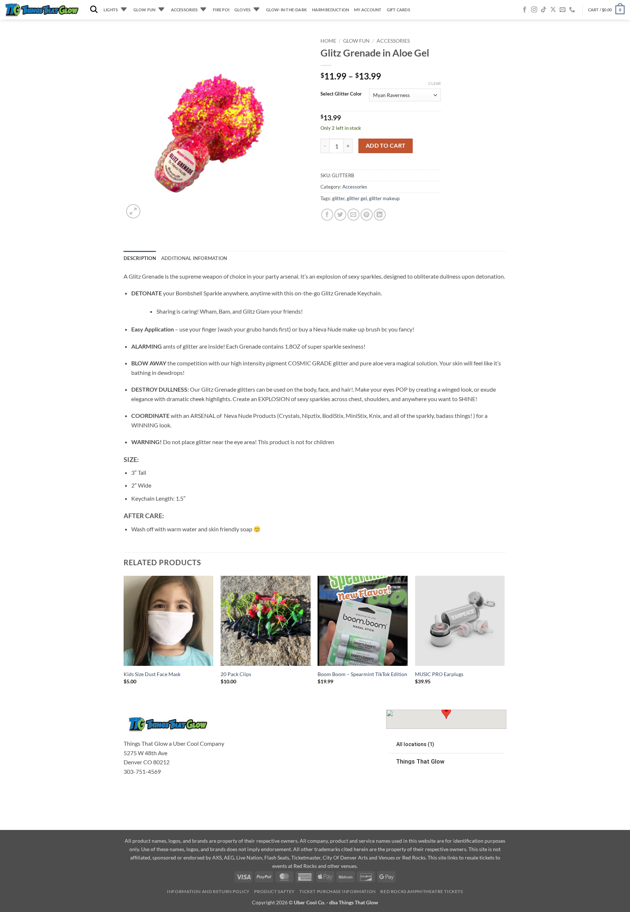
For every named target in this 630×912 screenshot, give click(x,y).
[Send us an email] (562, 10)
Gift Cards (398, 9)
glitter (338, 198)
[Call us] (572, 10)
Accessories (184, 9)
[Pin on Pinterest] (367, 215)
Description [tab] (140, 258)
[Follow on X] (553, 10)
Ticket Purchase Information (337, 891)
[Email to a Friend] (353, 215)
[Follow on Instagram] (534, 10)
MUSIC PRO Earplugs (439, 674)
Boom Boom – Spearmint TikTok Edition (362, 674)
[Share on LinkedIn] (380, 215)
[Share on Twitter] (340, 215)
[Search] (93, 9)
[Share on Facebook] (327, 215)
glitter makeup (384, 198)
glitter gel (357, 198)
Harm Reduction (330, 9)
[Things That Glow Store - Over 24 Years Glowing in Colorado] (41, 10)
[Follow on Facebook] (525, 10)
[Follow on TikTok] (544, 10)
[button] (606, 9)
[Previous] (123, 636)
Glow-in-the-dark (286, 9)
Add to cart (386, 145)
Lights (111, 9)
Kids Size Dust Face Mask (152, 674)
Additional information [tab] (194, 258)
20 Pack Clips (236, 674)
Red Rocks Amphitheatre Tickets (421, 891)
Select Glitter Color (341, 94)
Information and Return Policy (208, 891)
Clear (434, 83)
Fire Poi (221, 9)
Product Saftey (274, 891)
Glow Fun (144, 9)
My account (367, 9)
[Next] (504, 636)
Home (328, 41)
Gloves (242, 9)
